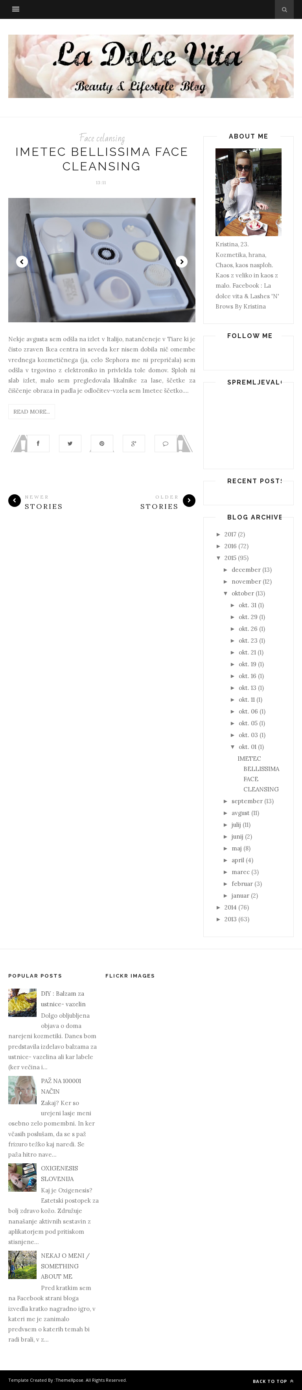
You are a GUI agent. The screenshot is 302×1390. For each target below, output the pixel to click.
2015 (230, 558)
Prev (22, 262)
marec (241, 872)
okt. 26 (248, 628)
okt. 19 (247, 664)
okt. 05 (248, 723)
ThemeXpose (69, 1380)
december (246, 569)
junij (237, 836)
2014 (231, 907)
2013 (231, 919)
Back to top (271, 1381)
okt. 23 (248, 640)
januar (240, 895)
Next (182, 262)
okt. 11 (247, 699)
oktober (243, 593)
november (246, 581)
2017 (230, 534)
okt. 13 (247, 687)
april (238, 860)
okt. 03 (248, 735)
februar (242, 883)
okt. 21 (247, 652)
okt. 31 (247, 605)
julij (236, 824)
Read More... (31, 411)
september (247, 801)
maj (237, 848)
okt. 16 (247, 676)
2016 (231, 546)
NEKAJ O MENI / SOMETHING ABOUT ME (65, 1266)
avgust (241, 813)
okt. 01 (247, 746)
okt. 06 (248, 711)
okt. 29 (248, 617)
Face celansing (102, 138)
